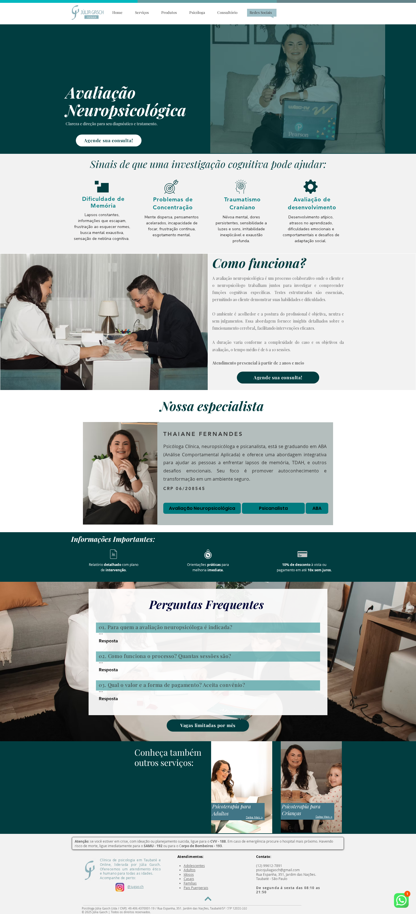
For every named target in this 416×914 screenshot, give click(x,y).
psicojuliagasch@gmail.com (278, 870)
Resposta (108, 641)
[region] (103, 211)
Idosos (189, 874)
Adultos (190, 870)
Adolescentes (194, 865)
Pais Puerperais (196, 887)
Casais (189, 878)
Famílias (190, 883)
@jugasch (135, 886)
